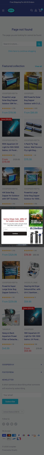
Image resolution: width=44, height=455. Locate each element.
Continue (15, 233)
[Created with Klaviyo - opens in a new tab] (22, 245)
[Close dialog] (41, 211)
